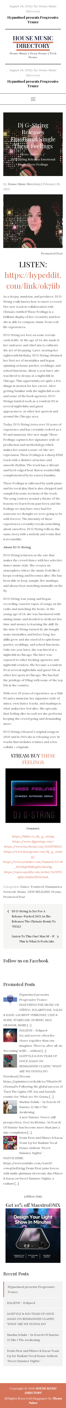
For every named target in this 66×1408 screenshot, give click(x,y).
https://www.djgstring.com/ (33, 841)
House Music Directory (24, 184)
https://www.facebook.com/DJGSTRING (33, 846)
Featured (37, 886)
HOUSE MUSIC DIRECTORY (33, 41)
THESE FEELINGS (38, 758)
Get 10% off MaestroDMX (33, 1205)
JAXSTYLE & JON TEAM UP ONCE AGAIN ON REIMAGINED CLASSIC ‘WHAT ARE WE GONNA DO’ (30, 1319)
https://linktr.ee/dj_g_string (33, 836)
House (21, 892)
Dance (24, 886)
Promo (56, 892)
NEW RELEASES (39, 892)
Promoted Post (14, 897)
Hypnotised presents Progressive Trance (33, 19)
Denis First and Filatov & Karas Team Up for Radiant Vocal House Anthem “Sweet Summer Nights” (33, 1356)
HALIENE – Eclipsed (21, 1303)
